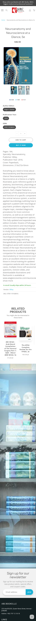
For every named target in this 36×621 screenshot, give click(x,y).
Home (3, 20)
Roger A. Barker (9, 109)
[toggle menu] (2, 10)
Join (29, 592)
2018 (5, 118)
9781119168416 (9, 127)
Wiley (11, 289)
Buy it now (21, 145)
